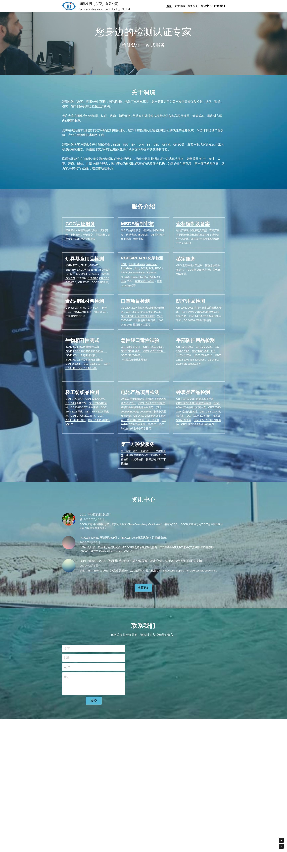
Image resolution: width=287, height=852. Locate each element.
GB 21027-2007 (79, 407)
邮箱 (67, 657)
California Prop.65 (144, 281)
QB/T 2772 (71, 398)
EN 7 (83, 265)
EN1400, (81, 269)
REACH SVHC (139, 276)
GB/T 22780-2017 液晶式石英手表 (195, 398)
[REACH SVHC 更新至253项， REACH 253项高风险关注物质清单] (68, 542)
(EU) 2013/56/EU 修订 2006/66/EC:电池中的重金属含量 (143, 411)
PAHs (124, 264)
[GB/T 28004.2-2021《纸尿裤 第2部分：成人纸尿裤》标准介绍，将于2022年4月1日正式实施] (68, 565)
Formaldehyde (136, 272)
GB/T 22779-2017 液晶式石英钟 (193, 403)
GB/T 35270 (98, 282)
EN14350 (70, 269)
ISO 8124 (104, 269)
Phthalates (126, 268)
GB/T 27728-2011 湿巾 (82, 415)
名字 (67, 648)
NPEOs (125, 276)
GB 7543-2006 (204, 346)
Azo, (137, 268)
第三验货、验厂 (129, 450)
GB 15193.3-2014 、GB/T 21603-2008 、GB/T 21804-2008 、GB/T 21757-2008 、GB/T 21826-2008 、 (143, 351)
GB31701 (104, 278)
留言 (67, 677)
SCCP (144, 268)
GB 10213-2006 (184, 346)
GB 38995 (83, 282)
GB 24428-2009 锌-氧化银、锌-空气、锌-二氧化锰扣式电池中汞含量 (143, 424)
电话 (67, 667)
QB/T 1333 (91, 398)
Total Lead (151, 264)
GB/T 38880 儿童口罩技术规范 (138, 316)
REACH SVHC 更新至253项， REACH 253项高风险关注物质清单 (123, 537)
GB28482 (93, 278)
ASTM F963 (72, 265)
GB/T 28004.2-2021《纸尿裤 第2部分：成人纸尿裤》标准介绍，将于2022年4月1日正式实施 (141, 561)
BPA (123, 281)
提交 (93, 700)
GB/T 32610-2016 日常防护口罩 (143, 311)
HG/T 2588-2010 (203, 355)
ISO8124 (70, 278)
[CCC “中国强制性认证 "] (68, 519)
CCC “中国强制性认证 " (95, 514)
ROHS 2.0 (154, 276)
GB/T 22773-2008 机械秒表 (196, 424)
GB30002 (70, 282)
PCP (150, 268)
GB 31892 (70, 403)
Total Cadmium (137, 264)
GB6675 (93, 265)
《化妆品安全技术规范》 (134, 359)
